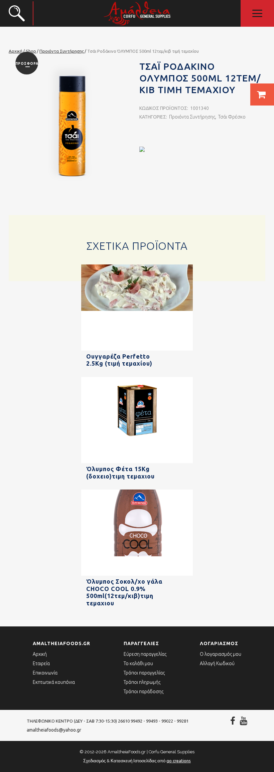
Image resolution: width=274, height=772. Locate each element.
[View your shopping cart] (262, 94)
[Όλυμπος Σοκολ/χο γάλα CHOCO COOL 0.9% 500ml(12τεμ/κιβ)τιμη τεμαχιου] (137, 574)
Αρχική (40, 654)
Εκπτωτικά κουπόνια (54, 682)
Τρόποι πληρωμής (142, 682)
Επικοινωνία (45, 673)
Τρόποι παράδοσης (143, 691)
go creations (178, 760)
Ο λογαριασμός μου (220, 654)
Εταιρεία (41, 663)
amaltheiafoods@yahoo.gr (54, 730)
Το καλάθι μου (138, 663)
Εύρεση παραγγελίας (145, 654)
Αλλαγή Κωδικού (217, 663)
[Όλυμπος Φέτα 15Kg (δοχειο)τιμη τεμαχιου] (137, 461)
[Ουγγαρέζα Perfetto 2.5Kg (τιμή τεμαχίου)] (137, 349)
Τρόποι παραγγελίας (144, 673)
